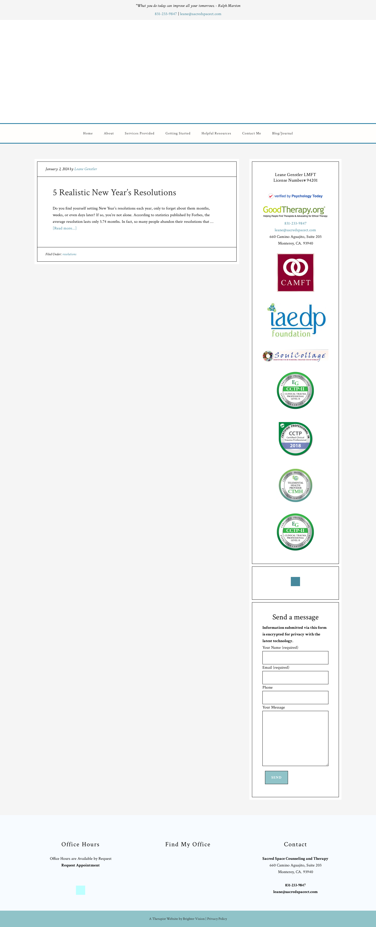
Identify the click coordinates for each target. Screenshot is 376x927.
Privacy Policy (217, 919)
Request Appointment (80, 865)
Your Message (273, 707)
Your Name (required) (280, 647)
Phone (267, 687)
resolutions (69, 254)
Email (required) (275, 667)
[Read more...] (65, 228)
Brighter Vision (194, 919)
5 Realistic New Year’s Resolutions (114, 193)
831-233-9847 (166, 14)
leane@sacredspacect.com (201, 14)
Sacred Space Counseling (219, 70)
